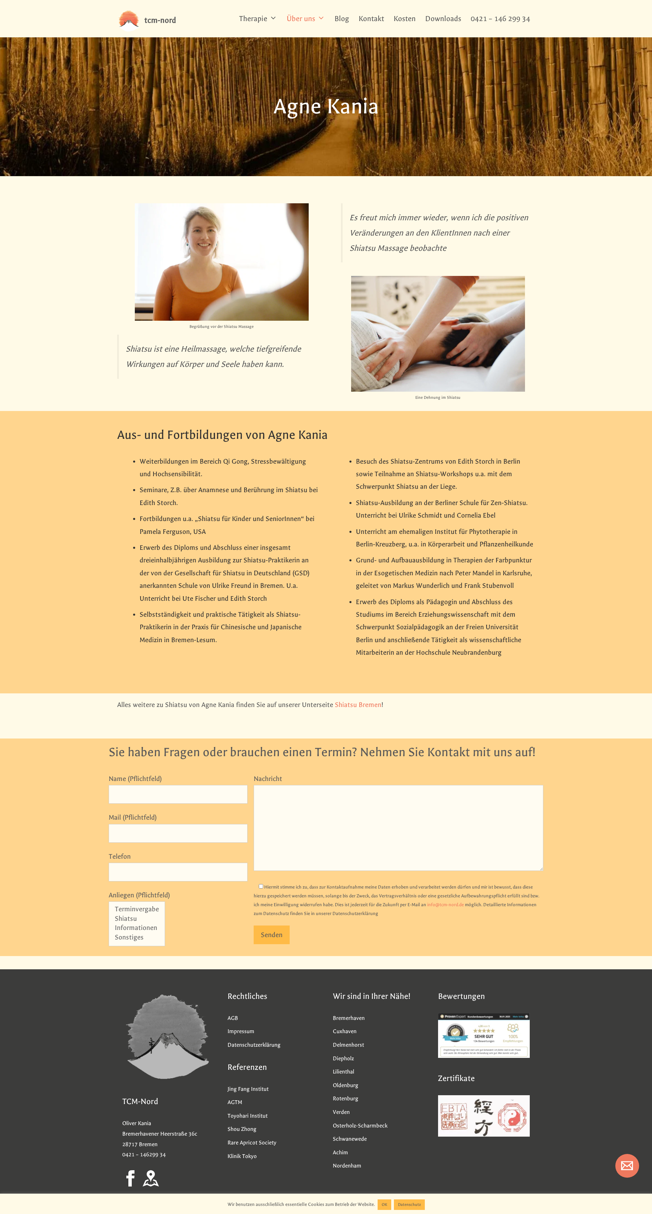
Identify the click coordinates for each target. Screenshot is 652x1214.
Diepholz (343, 1058)
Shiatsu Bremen (358, 705)
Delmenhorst (348, 1045)
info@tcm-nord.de (445, 905)
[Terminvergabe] (137, 909)
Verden (341, 1112)
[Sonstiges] (137, 937)
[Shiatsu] (137, 919)
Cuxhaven (345, 1031)
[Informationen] (137, 928)
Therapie (253, 18)
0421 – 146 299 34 (500, 18)
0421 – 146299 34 (144, 1154)
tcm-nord (160, 20)
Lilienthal (343, 1071)
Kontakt (371, 18)
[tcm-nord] (129, 20)
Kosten (405, 18)
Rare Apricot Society (252, 1142)
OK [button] (384, 1204)
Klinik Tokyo (242, 1156)
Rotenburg (345, 1098)
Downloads (443, 18)
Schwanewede (350, 1139)
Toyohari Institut (248, 1116)
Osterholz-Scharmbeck (360, 1125)
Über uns (301, 18)
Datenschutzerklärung (254, 1045)
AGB (233, 1018)
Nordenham (347, 1165)
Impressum (241, 1031)
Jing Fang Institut (248, 1089)
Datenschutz (409, 1204)
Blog (341, 18)
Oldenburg (345, 1085)
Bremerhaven (349, 1018)
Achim (340, 1152)
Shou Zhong (242, 1129)
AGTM (235, 1102)
